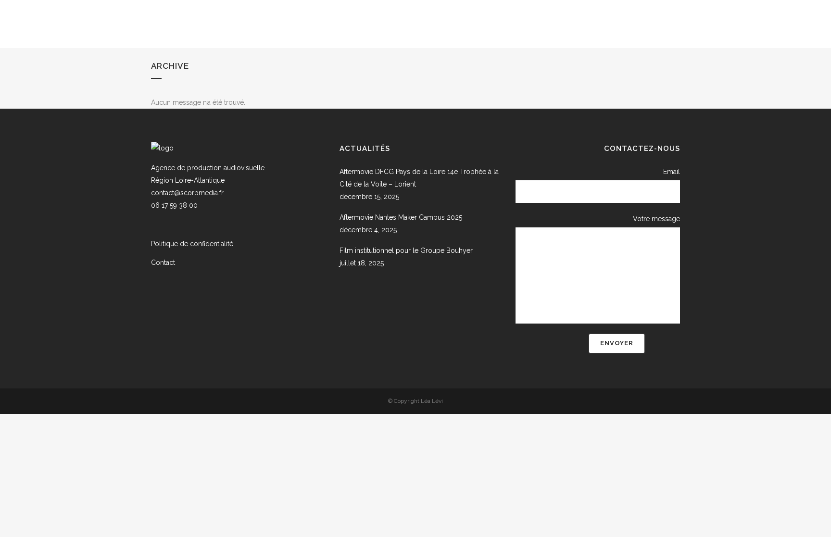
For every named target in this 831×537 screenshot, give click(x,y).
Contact (163, 262)
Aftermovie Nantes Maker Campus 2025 (401, 217)
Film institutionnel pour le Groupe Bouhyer (406, 250)
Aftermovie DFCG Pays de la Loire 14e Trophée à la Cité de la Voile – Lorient (419, 178)
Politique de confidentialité (192, 244)
